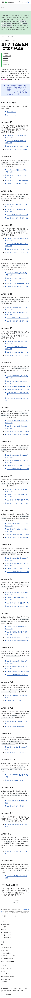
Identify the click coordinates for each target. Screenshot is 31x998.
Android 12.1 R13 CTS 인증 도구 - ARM (18, 249)
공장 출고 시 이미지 (6, 935)
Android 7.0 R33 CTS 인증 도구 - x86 (18, 537)
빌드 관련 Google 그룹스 (7, 958)
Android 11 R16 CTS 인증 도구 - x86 (17, 321)
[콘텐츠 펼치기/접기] (12, 54)
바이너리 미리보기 (6, 932)
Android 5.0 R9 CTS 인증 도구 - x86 (17, 640)
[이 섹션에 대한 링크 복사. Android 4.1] (14, 734)
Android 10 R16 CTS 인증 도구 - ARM (18, 352)
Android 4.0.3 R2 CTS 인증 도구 (16, 780)
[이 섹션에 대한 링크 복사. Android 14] (14, 157)
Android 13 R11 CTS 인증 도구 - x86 (17, 218)
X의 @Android (5, 945)
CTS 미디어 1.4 (11, 115)
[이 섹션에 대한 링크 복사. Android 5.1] (14, 579)
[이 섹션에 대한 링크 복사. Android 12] (13, 260)
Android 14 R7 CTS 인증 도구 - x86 (17, 184)
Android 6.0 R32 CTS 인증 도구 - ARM (18, 569)
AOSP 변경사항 (12, 30)
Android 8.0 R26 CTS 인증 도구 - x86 (18, 469)
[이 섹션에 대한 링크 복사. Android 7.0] (14, 511)
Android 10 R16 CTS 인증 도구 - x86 (17, 355)
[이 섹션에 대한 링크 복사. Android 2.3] (14, 788)
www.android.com (6, 974)
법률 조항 (18, 988)
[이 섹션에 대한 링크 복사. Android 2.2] (14, 813)
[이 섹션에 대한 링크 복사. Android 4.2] (14, 708)
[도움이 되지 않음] (14, 40)
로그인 (27, 2)
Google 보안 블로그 (6, 953)
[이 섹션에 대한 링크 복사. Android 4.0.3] (16, 760)
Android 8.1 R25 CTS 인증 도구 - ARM (18, 431)
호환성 (12, 37)
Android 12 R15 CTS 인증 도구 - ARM (18, 283)
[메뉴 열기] (2, 2)
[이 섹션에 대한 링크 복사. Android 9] (13, 363)
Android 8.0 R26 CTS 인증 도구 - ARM (18, 466)
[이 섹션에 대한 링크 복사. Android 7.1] (14, 476)
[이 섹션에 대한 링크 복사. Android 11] (13, 294)
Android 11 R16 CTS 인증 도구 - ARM (18, 318)
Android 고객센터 (6, 968)
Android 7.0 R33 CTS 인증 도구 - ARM (18, 534)
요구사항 (3, 927)
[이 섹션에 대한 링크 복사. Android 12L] (15, 225)
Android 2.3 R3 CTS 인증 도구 (15, 806)
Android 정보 (4, 988)
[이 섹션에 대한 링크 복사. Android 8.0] (14, 442)
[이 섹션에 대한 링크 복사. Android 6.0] (14, 545)
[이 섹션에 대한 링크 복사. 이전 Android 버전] (19, 885)
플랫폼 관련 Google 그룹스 (8, 956)
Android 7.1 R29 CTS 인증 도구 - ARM (18, 500)
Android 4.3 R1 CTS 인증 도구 (15, 701)
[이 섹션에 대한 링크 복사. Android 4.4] (14, 648)
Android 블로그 (5, 950)
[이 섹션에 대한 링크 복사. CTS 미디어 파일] (17, 103)
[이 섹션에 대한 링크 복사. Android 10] (14, 328)
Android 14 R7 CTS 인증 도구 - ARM (17, 180)
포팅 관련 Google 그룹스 (7, 961)
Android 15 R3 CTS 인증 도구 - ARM (17, 146)
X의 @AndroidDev (6, 947)
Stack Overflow (5, 979)
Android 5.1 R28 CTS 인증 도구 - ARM (18, 603)
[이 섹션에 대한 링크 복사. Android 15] (14, 122)
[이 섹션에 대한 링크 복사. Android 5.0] (14, 614)
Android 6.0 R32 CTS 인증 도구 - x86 (18, 572)
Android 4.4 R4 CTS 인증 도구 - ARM (18, 672)
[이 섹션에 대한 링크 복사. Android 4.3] (14, 682)
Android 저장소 (5, 924)
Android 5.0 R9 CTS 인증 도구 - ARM (18, 637)
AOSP (2, 37)
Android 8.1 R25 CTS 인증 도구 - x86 (18, 434)
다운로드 (3, 929)
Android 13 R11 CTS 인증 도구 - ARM (17, 215)
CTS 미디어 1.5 (11, 112)
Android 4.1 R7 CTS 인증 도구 (15, 752)
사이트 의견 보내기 (18, 991)
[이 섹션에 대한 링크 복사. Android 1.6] (14, 861)
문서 (2, 7)
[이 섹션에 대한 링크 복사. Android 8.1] (14, 408)
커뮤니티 (12, 988)
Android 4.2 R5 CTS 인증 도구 (16, 726)
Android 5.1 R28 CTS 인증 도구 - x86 (18, 606)
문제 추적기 (4, 982)
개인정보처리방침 (6, 991)
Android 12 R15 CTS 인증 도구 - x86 (17, 287)
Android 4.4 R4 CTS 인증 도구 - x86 (17, 675)
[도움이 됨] (11, 40)
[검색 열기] (19, 2)
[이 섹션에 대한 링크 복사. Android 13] (14, 191)
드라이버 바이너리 (6, 938)
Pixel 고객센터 (5, 971)
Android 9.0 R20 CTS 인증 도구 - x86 (18, 390)
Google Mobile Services (7, 976)
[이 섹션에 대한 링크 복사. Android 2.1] (14, 834)
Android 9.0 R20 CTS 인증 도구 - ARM (18, 386)
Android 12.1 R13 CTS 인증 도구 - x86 (18, 252)
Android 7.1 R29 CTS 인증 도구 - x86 (17, 503)
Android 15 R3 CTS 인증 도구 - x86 (17, 149)
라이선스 (25, 988)
